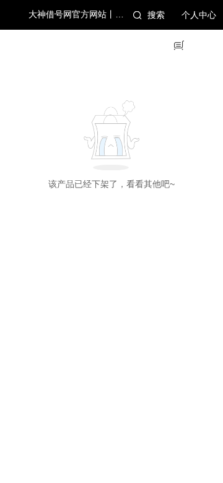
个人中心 (198, 15)
